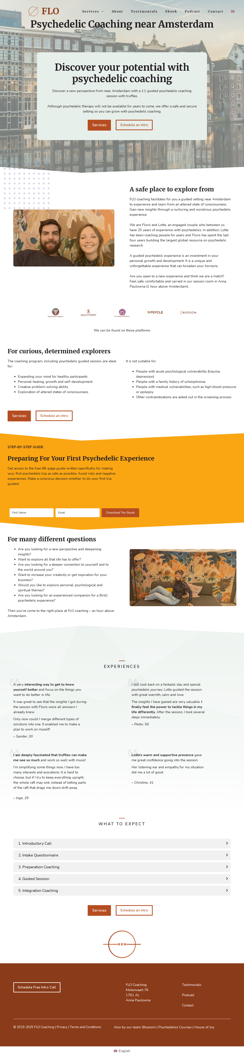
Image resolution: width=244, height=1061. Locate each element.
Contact (215, 11)
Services (90, 11)
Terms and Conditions (85, 1027)
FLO (50, 11)
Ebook (171, 11)
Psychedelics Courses (175, 1027)
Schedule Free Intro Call (37, 987)
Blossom (149, 1027)
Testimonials (144, 11)
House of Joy (204, 1027)
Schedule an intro (134, 125)
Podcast (192, 11)
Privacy (62, 1027)
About (117, 11)
